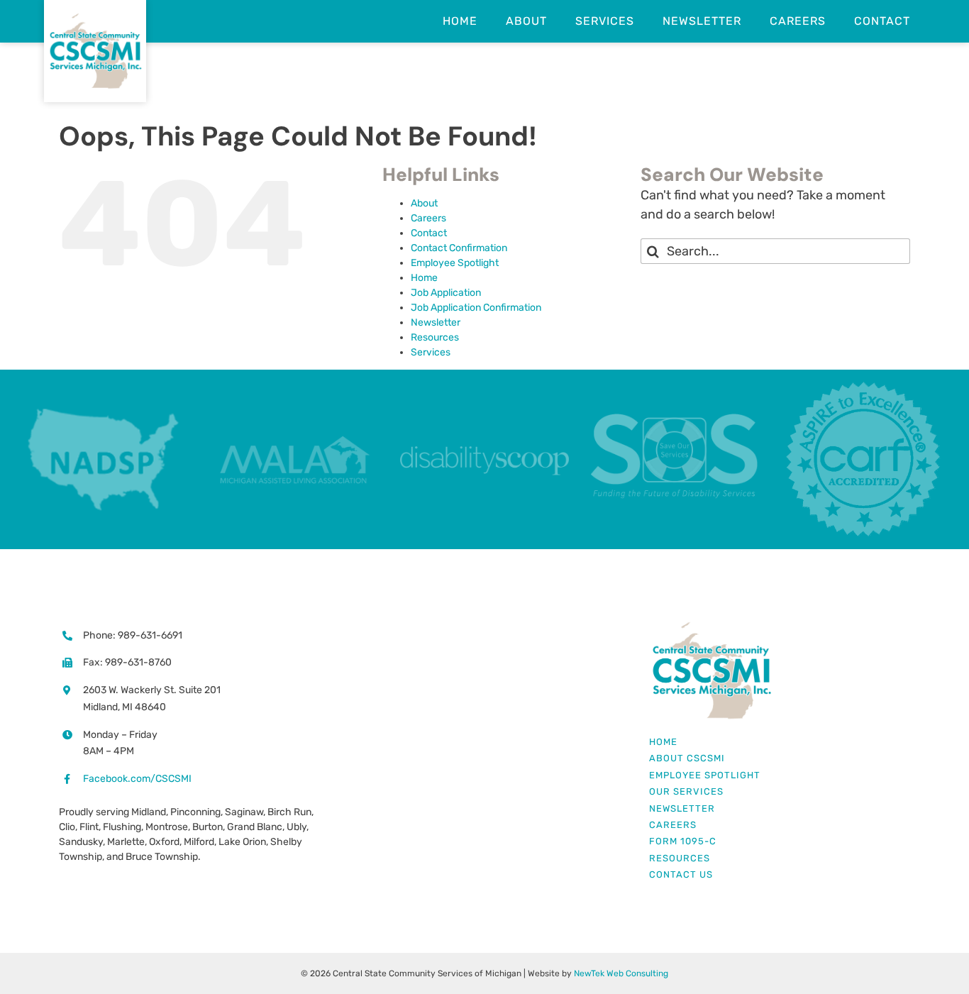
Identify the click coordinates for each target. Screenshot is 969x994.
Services (430, 352)
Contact (429, 233)
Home (424, 278)
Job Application (446, 293)
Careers (428, 218)
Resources (435, 337)
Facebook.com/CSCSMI (137, 779)
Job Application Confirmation (476, 308)
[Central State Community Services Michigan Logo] (711, 626)
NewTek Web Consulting (621, 973)
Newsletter (435, 322)
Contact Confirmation (459, 248)
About (424, 203)
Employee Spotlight (455, 263)
